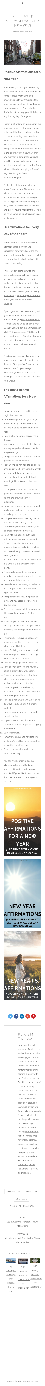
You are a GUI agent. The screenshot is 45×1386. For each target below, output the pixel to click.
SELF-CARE (21, 1199)
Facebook (23, 1164)
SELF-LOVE (31, 1191)
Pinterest (33, 1169)
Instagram (23, 1169)
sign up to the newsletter (22, 311)
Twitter (32, 1164)
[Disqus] (22, 1334)
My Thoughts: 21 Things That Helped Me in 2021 (11, 1278)
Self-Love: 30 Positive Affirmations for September (35, 1276)
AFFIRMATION (13, 1191)
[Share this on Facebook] (17, 1016)
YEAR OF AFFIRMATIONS (21, 1206)
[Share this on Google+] (28, 1016)
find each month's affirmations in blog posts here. (20, 769)
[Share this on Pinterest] (34, 1016)
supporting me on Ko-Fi (28, 295)
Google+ (26, 1173)
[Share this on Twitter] (11, 1016)
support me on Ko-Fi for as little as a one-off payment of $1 (22, 323)
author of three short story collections (29, 1086)
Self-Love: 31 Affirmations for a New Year (22, 20)
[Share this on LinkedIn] (22, 1016)
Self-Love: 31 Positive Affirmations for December (23, 1277)
